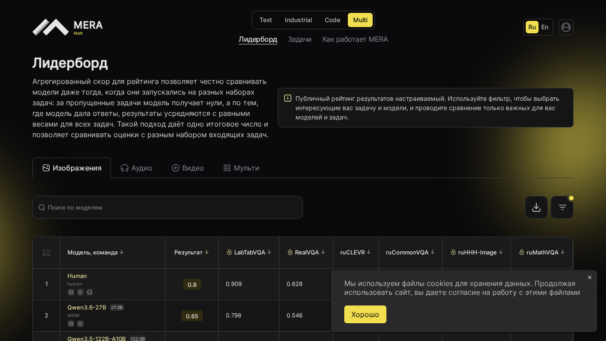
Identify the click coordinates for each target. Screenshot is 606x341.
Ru (532, 27)
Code (332, 20)
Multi (360, 20)
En (544, 27)
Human (77, 276)
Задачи (300, 39)
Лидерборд (258, 39)
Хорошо (365, 314)
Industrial (298, 20)
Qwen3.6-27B (86, 307)
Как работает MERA (355, 39)
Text (266, 20)
